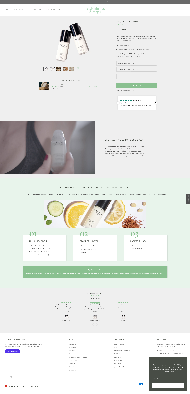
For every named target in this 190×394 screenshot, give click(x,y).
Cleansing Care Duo (59, 84)
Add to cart (137, 85)
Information (72, 370)
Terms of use (73, 364)
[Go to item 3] (59, 69)
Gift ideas (72, 351)
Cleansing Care (53, 10)
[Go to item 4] (65, 69)
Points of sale (73, 354)
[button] (137, 103)
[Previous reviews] (118, 103)
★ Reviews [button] (188, 198)
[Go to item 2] (52, 69)
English (160, 10)
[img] (95, 296)
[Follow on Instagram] (11, 377)
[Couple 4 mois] (66, 317)
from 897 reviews (95, 298)
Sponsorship (73, 360)
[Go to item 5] (71, 69)
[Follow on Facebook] (6, 377)
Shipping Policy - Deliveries (121, 351)
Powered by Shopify (101, 386)
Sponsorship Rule (118, 367)
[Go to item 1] (46, 69)
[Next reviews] (155, 103)
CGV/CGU (116, 354)
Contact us (72, 344)
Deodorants (36, 10)
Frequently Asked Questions (78, 357)
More (66, 10)
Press (115, 347)
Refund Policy (73, 367)
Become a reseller (118, 344)
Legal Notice (117, 357)
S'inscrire (168, 385)
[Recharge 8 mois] (95, 317)
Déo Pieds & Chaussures (16, 10)
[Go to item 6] (78, 69)
